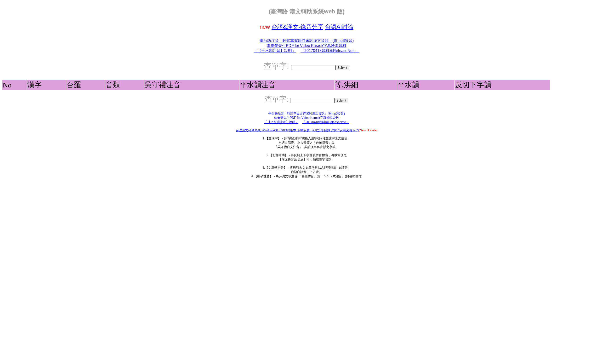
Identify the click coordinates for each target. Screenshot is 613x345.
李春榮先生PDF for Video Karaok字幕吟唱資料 (306, 46)
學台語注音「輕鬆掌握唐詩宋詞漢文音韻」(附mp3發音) (307, 41)
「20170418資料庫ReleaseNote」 (330, 51)
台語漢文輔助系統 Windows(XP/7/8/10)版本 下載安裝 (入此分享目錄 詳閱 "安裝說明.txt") (297, 130)
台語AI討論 (339, 26)
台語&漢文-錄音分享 (297, 26)
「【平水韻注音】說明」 (275, 51)
